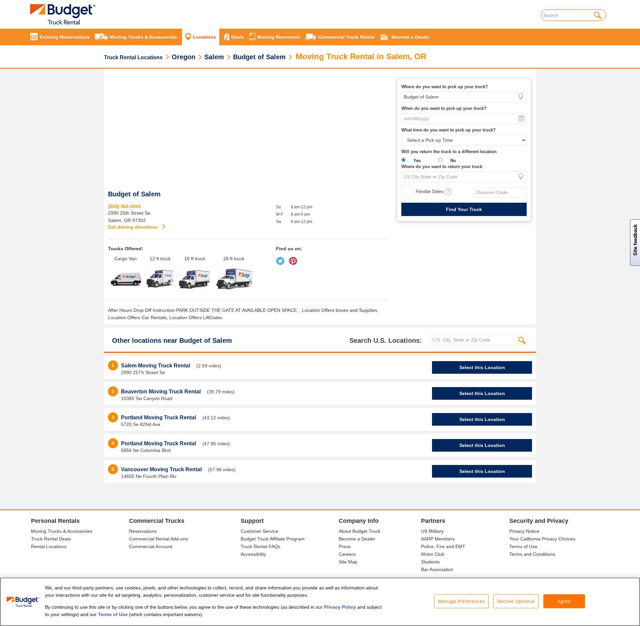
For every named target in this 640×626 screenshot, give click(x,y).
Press (345, 546)
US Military (432, 531)
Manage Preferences (461, 601)
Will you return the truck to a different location (449, 151)
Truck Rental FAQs (260, 546)
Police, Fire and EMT (443, 546)
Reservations (143, 531)
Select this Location (482, 367)
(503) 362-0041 (124, 206)
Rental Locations (48, 546)
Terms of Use (523, 546)
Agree (564, 601)
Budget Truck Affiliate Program (273, 538)
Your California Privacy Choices (542, 538)
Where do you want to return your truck (441, 166)
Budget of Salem (259, 57)
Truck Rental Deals (51, 538)
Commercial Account (150, 546)
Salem (214, 57)
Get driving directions (133, 227)
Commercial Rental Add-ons (158, 538)
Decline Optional (516, 601)
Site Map (348, 561)
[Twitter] (282, 258)
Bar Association (437, 569)
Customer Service (259, 531)
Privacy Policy (340, 607)
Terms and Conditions (532, 554)
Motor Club (432, 554)
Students (430, 561)
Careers (347, 554)
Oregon (183, 57)
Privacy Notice (524, 531)
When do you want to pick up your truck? (444, 108)
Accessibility (253, 554)
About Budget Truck (359, 531)
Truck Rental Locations (133, 57)
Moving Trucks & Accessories (61, 531)
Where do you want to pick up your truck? (444, 86)
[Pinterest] (294, 258)
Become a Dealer (357, 538)
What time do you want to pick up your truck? (448, 129)
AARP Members (438, 538)
